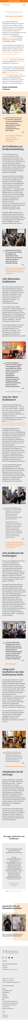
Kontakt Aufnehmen (14, 1)
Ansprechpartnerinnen (7, 990)
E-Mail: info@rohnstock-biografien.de (11, 982)
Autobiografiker (5, 992)
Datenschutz (5, 1016)
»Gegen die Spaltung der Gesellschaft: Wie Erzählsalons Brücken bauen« (12, 74)
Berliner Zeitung (20, 61)
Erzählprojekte (10, 38)
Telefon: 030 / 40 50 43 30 (8, 978)
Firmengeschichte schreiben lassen (10, 1003)
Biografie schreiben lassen (8, 1008)
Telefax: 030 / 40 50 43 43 (8, 980)
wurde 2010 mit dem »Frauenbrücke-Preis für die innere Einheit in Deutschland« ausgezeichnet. (13, 423)
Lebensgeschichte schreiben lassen (10, 1001)
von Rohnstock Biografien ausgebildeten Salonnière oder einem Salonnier (13, 52)
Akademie (4, 994)
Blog (3, 999)
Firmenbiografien (6, 36)
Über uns (4, 988)
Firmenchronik (5, 1006)
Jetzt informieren (10, 938)
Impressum (4, 1015)
